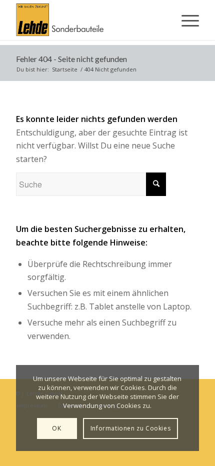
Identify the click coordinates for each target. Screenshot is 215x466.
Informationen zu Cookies (130, 428)
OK (56, 428)
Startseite (65, 69)
